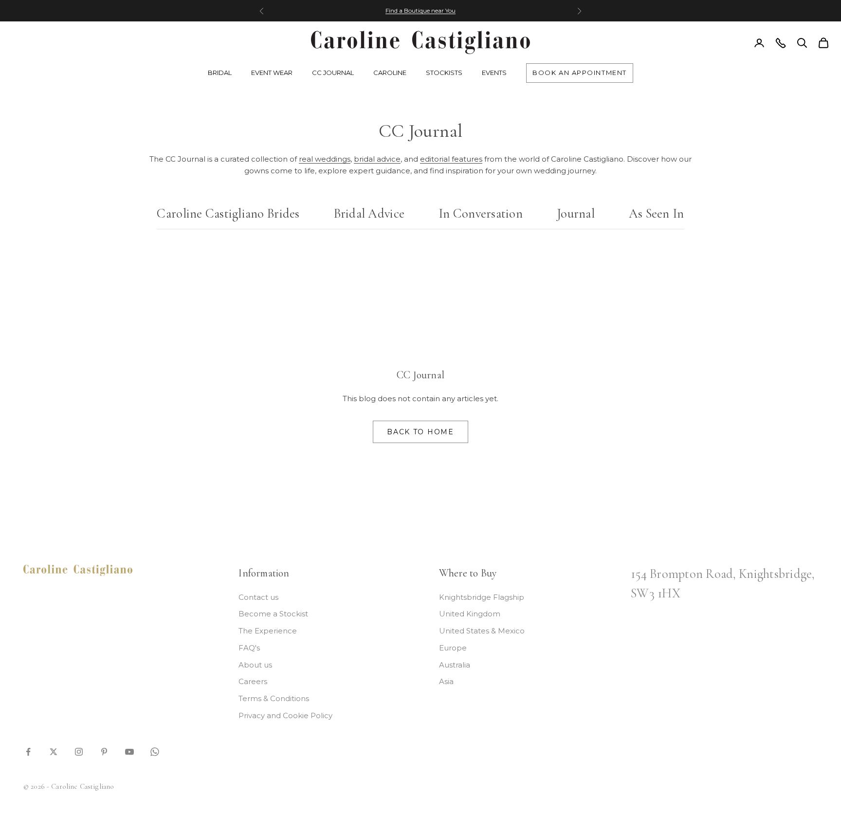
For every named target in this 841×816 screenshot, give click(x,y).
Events (494, 72)
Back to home (420, 431)
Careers (252, 681)
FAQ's (249, 647)
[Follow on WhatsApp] (155, 751)
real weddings (324, 159)
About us (255, 664)
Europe (453, 647)
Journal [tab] (576, 214)
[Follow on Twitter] (53, 751)
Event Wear (272, 72)
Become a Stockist (273, 613)
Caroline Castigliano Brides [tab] (228, 214)
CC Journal (333, 72)
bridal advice (377, 159)
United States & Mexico (482, 630)
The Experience (267, 630)
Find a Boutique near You (420, 10)
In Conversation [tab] (481, 214)
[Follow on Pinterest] (104, 751)
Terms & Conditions (273, 698)
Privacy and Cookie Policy (285, 715)
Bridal (220, 72)
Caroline (389, 72)
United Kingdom (469, 613)
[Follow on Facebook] (28, 751)
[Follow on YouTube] (129, 751)
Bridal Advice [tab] (369, 214)
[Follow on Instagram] (79, 751)
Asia (446, 681)
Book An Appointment (579, 72)
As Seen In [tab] (656, 214)
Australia (454, 664)
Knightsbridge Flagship (481, 597)
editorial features (451, 159)
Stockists (444, 72)
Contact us (258, 597)
